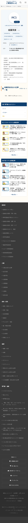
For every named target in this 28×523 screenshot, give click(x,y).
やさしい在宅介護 (7, 424)
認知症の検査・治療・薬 (9, 221)
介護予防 (5, 275)
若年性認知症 (6, 237)
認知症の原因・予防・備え (10, 213)
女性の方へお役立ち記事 (9, 372)
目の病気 (5, 329)
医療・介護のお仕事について (10, 376)
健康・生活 (6, 348)
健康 (3, 344)
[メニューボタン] (25, 2)
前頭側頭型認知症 (7, 252)
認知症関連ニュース (8, 233)
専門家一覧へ (23, 88)
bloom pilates (15, 485)
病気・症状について (8, 306)
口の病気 (5, 333)
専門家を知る (6, 398)
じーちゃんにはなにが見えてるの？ (12, 446)
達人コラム (6, 395)
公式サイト (15, 45)
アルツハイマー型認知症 (9, 241)
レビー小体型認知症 (8, 249)
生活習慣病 (6, 314)
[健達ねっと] (12, 2)
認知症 (4, 205)
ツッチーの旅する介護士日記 (10, 420)
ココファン (15, 475)
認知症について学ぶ (8, 209)
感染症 (4, 318)
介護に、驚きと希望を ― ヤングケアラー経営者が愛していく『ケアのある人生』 (14, 429)
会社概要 (16, 493)
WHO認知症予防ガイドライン (10, 217)
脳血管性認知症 (7, 245)
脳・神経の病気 (7, 325)
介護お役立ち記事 (7, 267)
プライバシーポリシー (11, 500)
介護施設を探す (15, 461)
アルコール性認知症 (8, 256)
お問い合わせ (22, 493)
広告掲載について (14, 495)
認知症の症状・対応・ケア (10, 225)
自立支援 (5, 271)
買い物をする (15, 466)
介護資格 (5, 287)
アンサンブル (15, 480)
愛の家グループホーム (15, 470)
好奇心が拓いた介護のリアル (10, 434)
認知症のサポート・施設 (9, 229)
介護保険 (5, 279)
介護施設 (5, 283)
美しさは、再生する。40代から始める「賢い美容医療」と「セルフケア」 (14, 409)
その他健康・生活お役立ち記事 (11, 380)
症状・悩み (6, 310)
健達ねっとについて (7, 493)
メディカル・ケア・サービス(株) (12, 510)
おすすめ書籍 (6, 450)
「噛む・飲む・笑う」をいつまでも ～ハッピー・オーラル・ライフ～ (14, 403)
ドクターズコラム (7, 391)
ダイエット (6, 360)
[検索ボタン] (20, 2)
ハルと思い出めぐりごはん (10, 442)
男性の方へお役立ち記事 (9, 368)
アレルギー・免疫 (7, 322)
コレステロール (7, 356)
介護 (3, 263)
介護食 (4, 291)
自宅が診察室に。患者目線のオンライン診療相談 (14, 415)
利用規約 (20, 500)
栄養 (4, 352)
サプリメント (6, 364)
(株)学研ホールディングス (16, 507)
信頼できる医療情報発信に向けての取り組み (14, 498)
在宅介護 (5, 295)
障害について (6, 337)
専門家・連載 (5, 386)
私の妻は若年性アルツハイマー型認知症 (13, 438)
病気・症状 (5, 301)
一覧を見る (13, 155)
